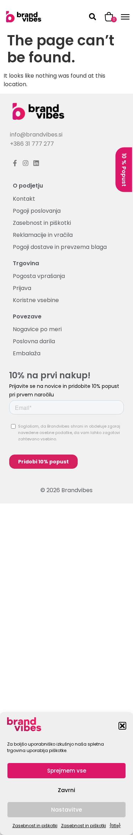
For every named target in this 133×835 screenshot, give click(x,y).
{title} (115, 826)
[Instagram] (26, 163)
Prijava (22, 288)
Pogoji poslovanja (37, 211)
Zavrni (66, 790)
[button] (122, 725)
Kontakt (24, 198)
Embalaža (26, 353)
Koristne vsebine (36, 300)
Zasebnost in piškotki (34, 826)
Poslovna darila (34, 341)
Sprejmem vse (66, 770)
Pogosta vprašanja (39, 276)
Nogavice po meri (37, 329)
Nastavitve (66, 809)
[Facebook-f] (15, 163)
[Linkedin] (36, 163)
